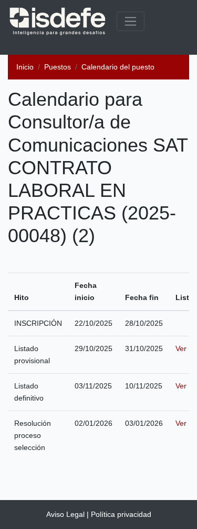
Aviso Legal (65, 514)
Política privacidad (121, 514)
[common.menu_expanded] (130, 21)
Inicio (25, 67)
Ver (180, 348)
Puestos (57, 67)
